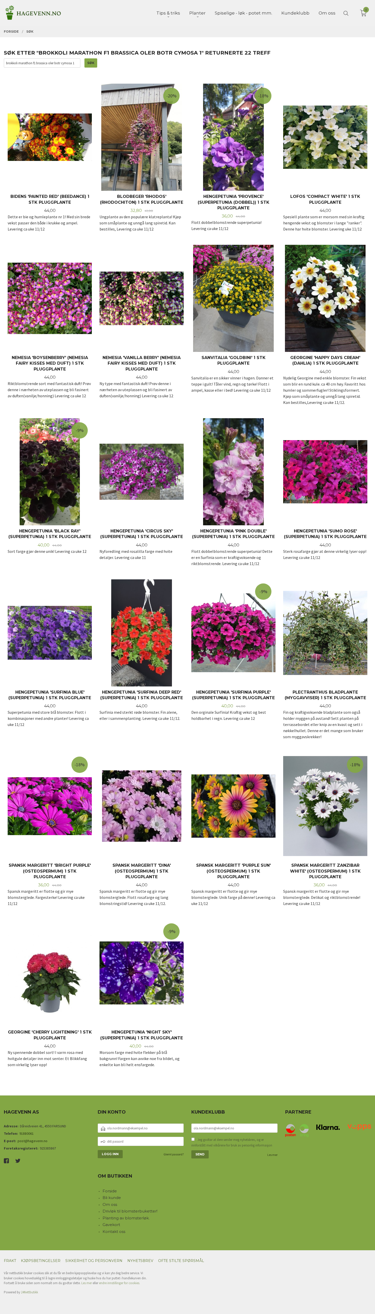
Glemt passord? (174, 1154)
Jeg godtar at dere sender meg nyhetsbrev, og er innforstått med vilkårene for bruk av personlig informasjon (231, 1142)
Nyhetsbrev (140, 1260)
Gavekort (111, 1224)
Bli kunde (112, 1197)
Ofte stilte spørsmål (181, 1260)
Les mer (272, 1155)
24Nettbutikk (29, 1292)
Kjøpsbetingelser (40, 1260)
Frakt (10, 1260)
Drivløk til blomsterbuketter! (130, 1211)
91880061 (26, 1133)
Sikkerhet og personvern (93, 1260)
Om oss (110, 1204)
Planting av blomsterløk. (126, 1218)
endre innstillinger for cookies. (119, 1283)
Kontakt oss (114, 1231)
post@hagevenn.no (32, 1141)
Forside (110, 1191)
